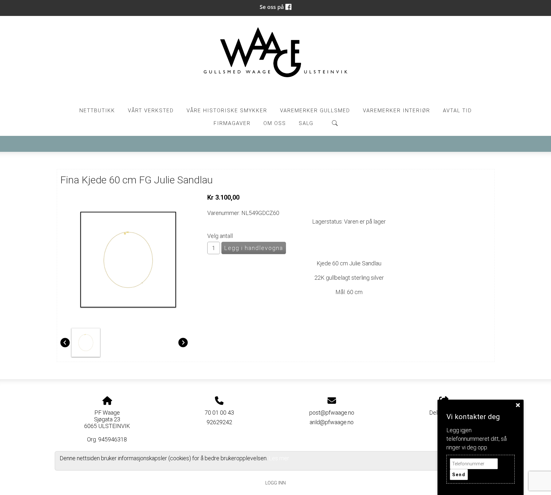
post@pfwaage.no (331, 412)
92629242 (219, 422)
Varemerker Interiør (396, 110)
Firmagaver (232, 123)
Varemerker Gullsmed (315, 110)
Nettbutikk (97, 110)
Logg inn (275, 483)
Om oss (274, 123)
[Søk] (334, 123)
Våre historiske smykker (227, 110)
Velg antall (220, 236)
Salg (306, 123)
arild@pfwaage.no (332, 422)
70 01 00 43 (219, 412)
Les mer (279, 458)
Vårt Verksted (151, 110)
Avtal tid (457, 110)
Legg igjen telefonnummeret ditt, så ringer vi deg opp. (476, 439)
